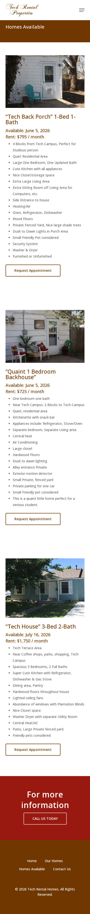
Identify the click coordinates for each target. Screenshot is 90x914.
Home (32, 860)
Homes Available (32, 869)
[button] (81, 10)
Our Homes (54, 860)
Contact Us (62, 869)
